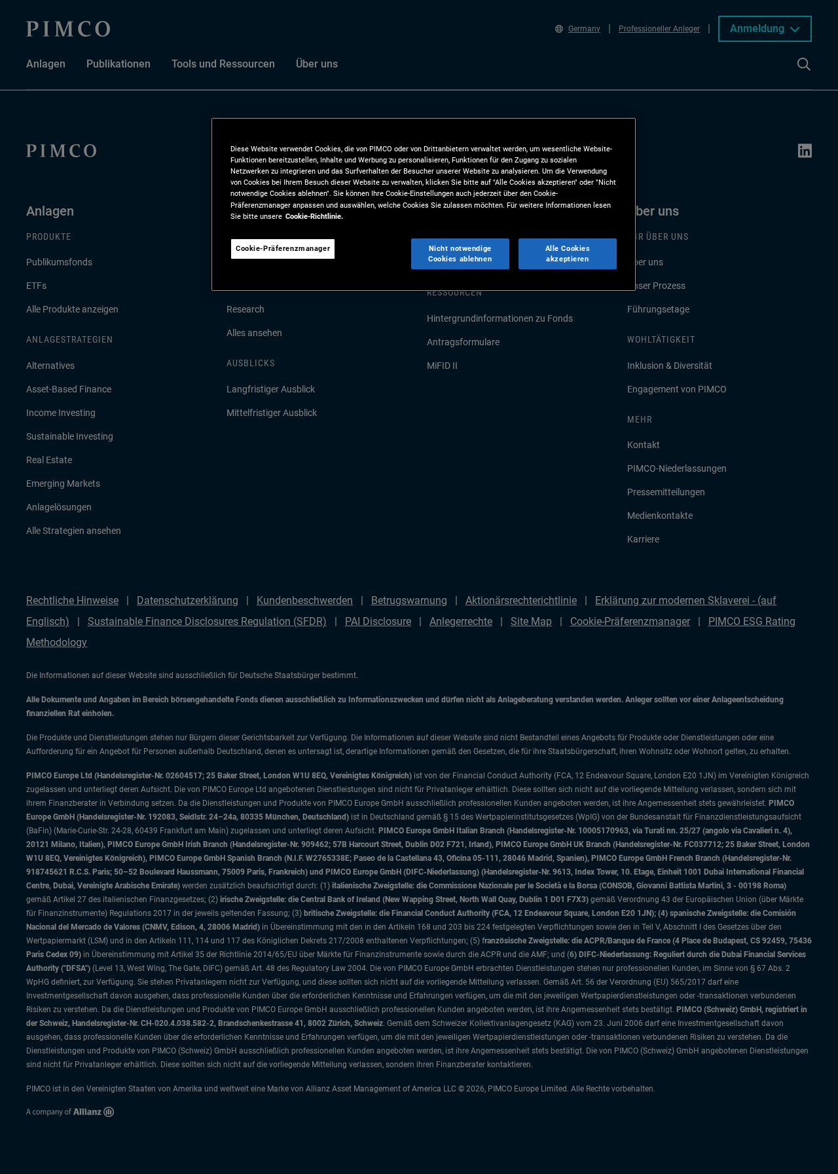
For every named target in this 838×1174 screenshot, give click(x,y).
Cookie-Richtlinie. (314, 216)
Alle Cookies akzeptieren (568, 253)
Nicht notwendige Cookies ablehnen (460, 253)
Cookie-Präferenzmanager (283, 248)
